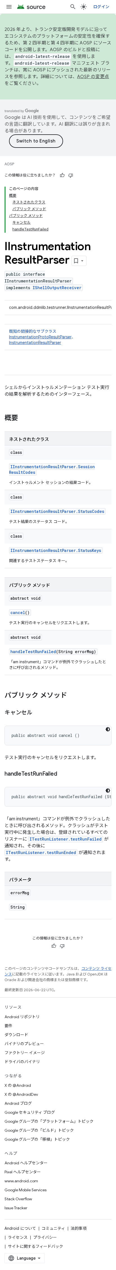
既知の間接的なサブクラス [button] (42, 337)
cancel (17, 612)
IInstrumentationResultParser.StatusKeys (55, 550)
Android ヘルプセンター (26, 1162)
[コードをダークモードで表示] (107, 729)
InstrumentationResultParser (35, 342)
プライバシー (45, 1237)
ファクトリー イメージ (25, 1052)
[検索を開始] (73, 6)
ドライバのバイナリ (22, 1061)
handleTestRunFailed (33, 651)
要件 (8, 1025)
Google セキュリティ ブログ (30, 1112)
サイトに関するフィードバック (35, 1246)
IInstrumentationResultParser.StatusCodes (57, 511)
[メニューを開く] (9, 6)
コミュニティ (53, 1228)
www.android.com (21, 1180)
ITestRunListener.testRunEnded (41, 852)
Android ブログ (18, 1103)
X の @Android (18, 1085)
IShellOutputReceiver (57, 287)
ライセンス (18, 1237)
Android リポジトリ (22, 1016)
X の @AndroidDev (21, 1094)
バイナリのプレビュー (24, 1043)
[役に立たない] (70, 175)
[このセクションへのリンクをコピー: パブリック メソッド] (72, 695)
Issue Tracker (16, 1207)
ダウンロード (16, 1034)
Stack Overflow (18, 1198)
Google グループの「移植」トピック (37, 1139)
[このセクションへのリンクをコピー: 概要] (23, 418)
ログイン (101, 6)
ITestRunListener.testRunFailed (66, 839)
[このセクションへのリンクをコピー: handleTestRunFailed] (62, 774)
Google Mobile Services (25, 1189)
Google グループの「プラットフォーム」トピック (49, 1121)
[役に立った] (62, 175)
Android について (20, 1228)
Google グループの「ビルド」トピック (39, 1130)
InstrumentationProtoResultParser (40, 336)
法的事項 (78, 1228)
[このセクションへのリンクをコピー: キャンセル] (38, 713)
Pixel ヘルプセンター (23, 1171)
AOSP (9, 164)
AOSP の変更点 (93, 77)
